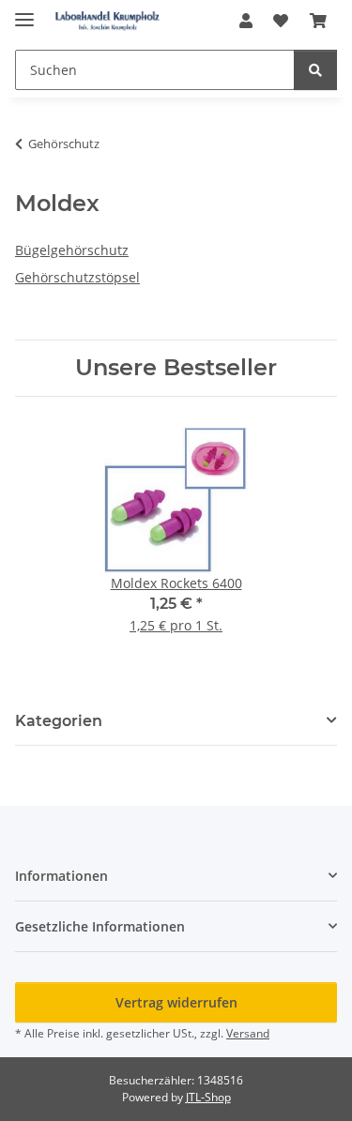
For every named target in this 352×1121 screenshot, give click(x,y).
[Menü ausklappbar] (24, 11)
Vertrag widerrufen (176, 1002)
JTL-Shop (208, 1097)
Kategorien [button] (58, 721)
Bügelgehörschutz (72, 250)
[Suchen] (315, 70)
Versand (247, 1033)
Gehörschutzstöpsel (77, 277)
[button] (246, 20)
